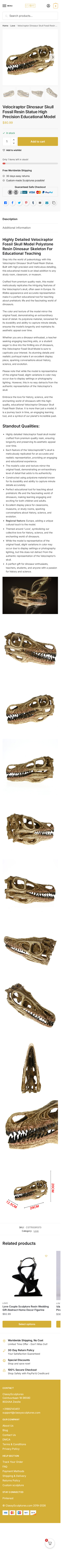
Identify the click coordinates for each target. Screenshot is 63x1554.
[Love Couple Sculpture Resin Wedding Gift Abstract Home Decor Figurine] (27, 1275)
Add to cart (38, 141)
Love (12, 25)
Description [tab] (10, 219)
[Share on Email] (40, 203)
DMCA (6, 1439)
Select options (27, 1324)
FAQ (5, 1466)
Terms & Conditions (14, 1444)
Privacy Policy (11, 1448)
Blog (5, 1430)
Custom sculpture (13, 1485)
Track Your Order (13, 1461)
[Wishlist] (46, 1255)
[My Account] (48, 6)
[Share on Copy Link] (54, 203)
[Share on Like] (6, 203)
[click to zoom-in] (30, 57)
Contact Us (9, 1435)
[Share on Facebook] (12, 203)
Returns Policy (11, 1480)
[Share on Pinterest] (26, 203)
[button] (13, 139)
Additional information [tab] (17, 227)
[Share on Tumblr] (33, 203)
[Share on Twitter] (19, 203)
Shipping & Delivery (14, 1476)
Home (5, 25)
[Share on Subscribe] (47, 203)
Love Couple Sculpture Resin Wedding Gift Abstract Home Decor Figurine (26, 1308)
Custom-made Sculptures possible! (25, 180)
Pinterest (8, 1498)
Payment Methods (13, 1471)
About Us (8, 1425)
